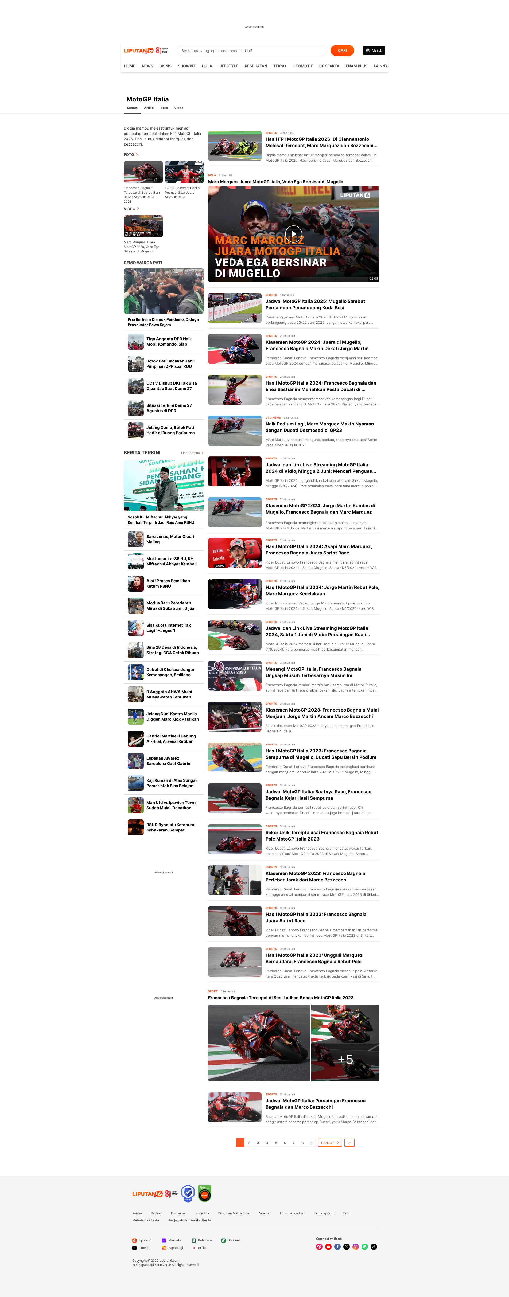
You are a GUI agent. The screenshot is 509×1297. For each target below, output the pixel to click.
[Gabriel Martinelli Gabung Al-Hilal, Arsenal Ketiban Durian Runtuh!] (136, 739)
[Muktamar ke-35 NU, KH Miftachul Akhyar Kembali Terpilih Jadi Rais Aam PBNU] (136, 561)
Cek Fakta (329, 66)
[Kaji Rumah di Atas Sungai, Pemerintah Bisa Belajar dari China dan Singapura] (136, 783)
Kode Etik (202, 1213)
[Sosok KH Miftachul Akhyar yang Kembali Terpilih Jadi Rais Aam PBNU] (164, 485)
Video (178, 108)
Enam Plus (356, 66)
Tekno (279, 66)
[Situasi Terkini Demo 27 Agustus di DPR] (136, 408)
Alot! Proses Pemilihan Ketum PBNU (168, 583)
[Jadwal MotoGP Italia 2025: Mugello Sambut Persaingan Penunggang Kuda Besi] (235, 308)
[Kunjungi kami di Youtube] (328, 1247)
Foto (164, 108)
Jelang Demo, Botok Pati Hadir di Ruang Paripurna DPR (170, 433)
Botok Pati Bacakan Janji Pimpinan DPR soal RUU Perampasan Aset (170, 366)
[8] (143, 171)
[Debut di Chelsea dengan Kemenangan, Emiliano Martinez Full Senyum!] (136, 672)
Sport (213, 991)
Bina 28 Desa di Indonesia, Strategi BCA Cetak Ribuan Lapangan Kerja (172, 653)
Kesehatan (256, 66)
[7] (184, 171)
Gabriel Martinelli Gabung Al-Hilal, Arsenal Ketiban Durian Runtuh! (171, 741)
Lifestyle (228, 66)
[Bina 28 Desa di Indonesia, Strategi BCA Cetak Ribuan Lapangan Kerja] (136, 650)
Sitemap (265, 1213)
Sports (271, 132)
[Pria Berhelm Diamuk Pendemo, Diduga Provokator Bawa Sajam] (164, 291)
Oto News (273, 417)
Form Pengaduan (292, 1213)
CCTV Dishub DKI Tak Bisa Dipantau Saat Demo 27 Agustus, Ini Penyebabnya (171, 388)
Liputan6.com (169, 1260)
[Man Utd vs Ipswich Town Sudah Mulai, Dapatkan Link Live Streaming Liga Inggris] (136, 805)
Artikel (149, 108)
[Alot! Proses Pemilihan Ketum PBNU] (136, 584)
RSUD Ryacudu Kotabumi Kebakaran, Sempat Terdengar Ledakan (170, 830)
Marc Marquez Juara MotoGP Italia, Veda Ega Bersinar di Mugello (142, 246)
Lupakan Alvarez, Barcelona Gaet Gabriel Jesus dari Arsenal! (168, 763)
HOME (129, 66)
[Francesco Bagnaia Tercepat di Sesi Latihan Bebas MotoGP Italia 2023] (259, 1043)
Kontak (137, 1213)
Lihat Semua (190, 453)
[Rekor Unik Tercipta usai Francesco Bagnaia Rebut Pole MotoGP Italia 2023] (235, 839)
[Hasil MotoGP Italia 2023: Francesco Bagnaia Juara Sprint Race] (235, 921)
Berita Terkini (142, 452)
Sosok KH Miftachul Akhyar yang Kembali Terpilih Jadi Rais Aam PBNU (161, 520)
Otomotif (303, 66)
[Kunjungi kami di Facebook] (337, 1247)
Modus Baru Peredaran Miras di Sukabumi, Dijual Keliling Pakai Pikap (170, 608)
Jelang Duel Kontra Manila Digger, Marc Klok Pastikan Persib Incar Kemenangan (172, 719)
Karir (346, 1213)
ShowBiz (187, 66)
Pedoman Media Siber (234, 1213)
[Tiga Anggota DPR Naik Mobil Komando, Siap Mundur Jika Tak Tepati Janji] (136, 342)
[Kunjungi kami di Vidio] (319, 1247)
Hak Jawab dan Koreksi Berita (189, 1220)
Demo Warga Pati (143, 262)
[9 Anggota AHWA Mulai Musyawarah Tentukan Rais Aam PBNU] (136, 694)
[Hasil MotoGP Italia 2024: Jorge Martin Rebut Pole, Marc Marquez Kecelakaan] (235, 594)
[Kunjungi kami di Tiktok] (374, 1247)
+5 (345, 1059)
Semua (132, 108)
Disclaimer (179, 1213)
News (147, 66)
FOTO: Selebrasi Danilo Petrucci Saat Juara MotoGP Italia (182, 192)
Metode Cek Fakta (145, 1220)
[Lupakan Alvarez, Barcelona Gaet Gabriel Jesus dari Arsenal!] (136, 761)
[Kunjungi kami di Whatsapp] (365, 1247)
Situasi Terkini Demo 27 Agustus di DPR (169, 408)
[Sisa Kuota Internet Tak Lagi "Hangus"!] (136, 628)
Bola (207, 66)
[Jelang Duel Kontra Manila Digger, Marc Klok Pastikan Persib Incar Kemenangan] (136, 717)
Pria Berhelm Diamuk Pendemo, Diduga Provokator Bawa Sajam (163, 322)
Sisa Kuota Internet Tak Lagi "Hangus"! (168, 628)
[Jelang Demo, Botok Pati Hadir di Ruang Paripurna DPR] (136, 430)
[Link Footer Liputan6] (155, 1193)
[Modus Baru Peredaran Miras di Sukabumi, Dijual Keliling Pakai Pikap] (136, 606)
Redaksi (156, 1213)
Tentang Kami (324, 1213)
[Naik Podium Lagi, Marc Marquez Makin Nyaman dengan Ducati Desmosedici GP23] (235, 431)
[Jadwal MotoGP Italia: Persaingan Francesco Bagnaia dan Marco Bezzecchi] (235, 1107)
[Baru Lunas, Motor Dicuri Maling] (136, 539)
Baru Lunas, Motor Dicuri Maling (170, 539)
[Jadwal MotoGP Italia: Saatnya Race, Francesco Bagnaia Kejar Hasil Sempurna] (235, 798)
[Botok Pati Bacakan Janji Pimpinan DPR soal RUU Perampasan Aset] (136, 364)
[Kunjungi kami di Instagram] (355, 1247)
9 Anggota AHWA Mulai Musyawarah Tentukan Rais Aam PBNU (169, 697)
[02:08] (143, 226)
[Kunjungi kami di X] (346, 1247)
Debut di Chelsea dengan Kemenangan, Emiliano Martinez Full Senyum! (170, 675)
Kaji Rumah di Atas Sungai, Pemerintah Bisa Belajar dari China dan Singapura (172, 786)
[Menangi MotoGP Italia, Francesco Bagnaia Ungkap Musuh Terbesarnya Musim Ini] (235, 676)
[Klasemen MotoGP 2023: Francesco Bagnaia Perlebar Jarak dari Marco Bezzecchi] (235, 880)
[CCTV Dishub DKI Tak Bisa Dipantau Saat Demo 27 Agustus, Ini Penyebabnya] (136, 386)
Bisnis (166, 66)
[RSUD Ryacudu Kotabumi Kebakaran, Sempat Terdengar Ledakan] (136, 827)
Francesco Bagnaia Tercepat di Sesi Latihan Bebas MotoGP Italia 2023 (142, 195)
